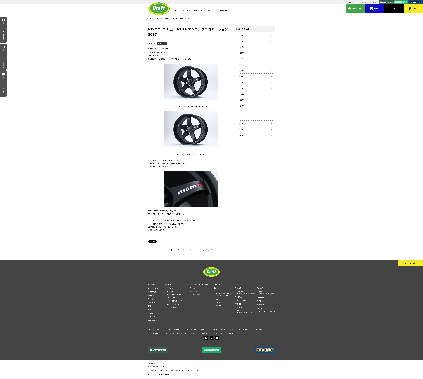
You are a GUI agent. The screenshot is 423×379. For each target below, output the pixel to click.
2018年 (241, 82)
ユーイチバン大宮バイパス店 (267, 311)
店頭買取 (222, 329)
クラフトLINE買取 (212, 329)
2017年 (241, 88)
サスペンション (196, 294)
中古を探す (223, 10)
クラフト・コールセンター (258, 329)
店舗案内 (415, 8)
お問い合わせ (194, 333)
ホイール (194, 291)
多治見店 (239, 297)
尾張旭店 (218, 305)
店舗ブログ (152, 317)
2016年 (241, 94)
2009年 (241, 135)
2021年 (241, 65)
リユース (151, 310)
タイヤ (193, 288)
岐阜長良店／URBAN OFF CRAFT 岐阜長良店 (246, 293)
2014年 (241, 106)
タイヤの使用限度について (174, 301)
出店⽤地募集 (205, 333)
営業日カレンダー (354, 2)
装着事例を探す (357, 8)
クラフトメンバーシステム (167, 333)
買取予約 (245, 329)
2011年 (241, 123)
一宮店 (218, 302)
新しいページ (175, 250)
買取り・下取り (198, 10)
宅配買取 (230, 329)
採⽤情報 (374, 2)
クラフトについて (153, 313)
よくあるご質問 (153, 333)
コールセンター (395, 8)
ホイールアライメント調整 (174, 294)
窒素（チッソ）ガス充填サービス (175, 304)
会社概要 (193, 329)
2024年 (241, 47)
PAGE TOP (411, 263)
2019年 (241, 76)
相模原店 (261, 304)
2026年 (241, 35)
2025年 (241, 41)
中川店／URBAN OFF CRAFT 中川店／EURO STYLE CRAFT (224, 294)
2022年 (241, 59)
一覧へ (191, 250)
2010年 (241, 129)
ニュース (155, 19)
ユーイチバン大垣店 (242, 300)
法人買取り (365, 2)
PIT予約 (238, 329)
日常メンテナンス (171, 298)
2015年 (241, 100)
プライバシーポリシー (217, 333)
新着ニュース (162, 43)
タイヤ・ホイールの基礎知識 (199, 285)
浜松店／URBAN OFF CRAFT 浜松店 (266, 293)
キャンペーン (152, 302)
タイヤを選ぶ (185, 10)
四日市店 (239, 307)
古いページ (206, 250)
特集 (149, 306)
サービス (168, 285)
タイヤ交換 (170, 288)
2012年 (241, 118)
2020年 (241, 70)
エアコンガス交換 (172, 307)
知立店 (218, 299)
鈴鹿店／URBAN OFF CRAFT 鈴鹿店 (244, 312)
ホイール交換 (170, 291)
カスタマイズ (211, 10)
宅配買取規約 (230, 333)
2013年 (241, 112)
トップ (175, 10)
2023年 (241, 53)
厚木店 (261, 301)
